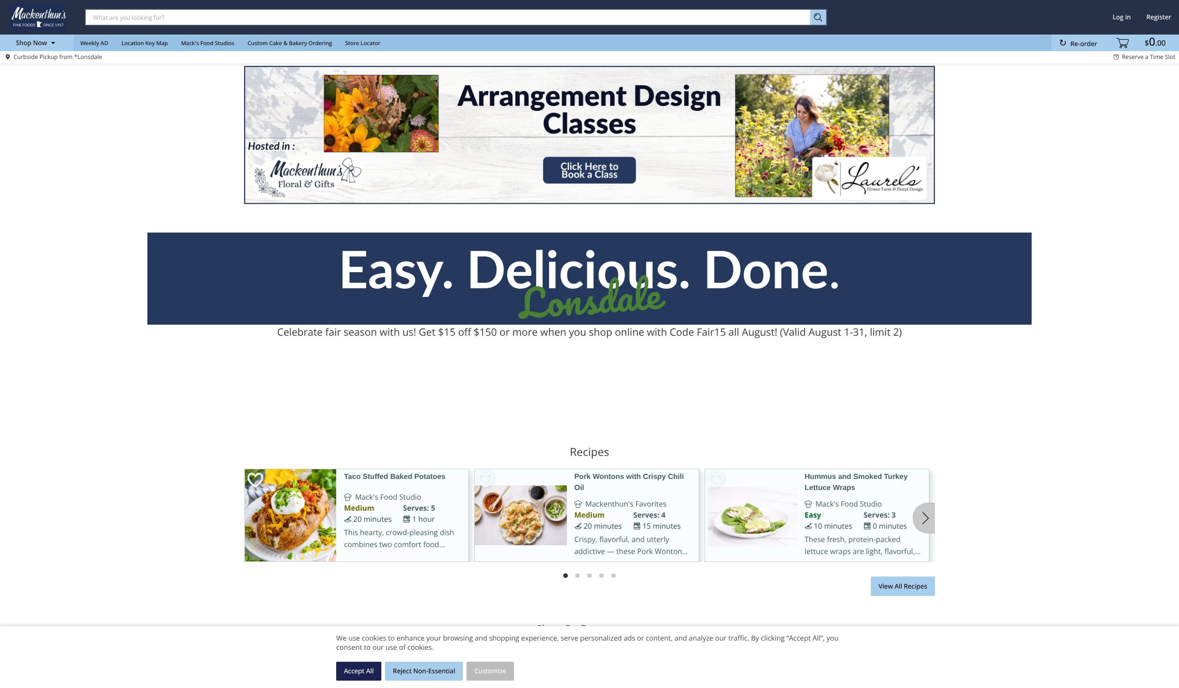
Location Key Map (145, 43)
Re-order (1083, 44)
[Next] (924, 518)
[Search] (818, 17)
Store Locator (363, 43)
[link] (589, 135)
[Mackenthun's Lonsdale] (38, 17)
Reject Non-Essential (424, 671)
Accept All (359, 671)
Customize (490, 671)
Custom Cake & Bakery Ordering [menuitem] (289, 43)
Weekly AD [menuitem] (94, 43)
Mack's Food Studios (207, 43)
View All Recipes (902, 586)
